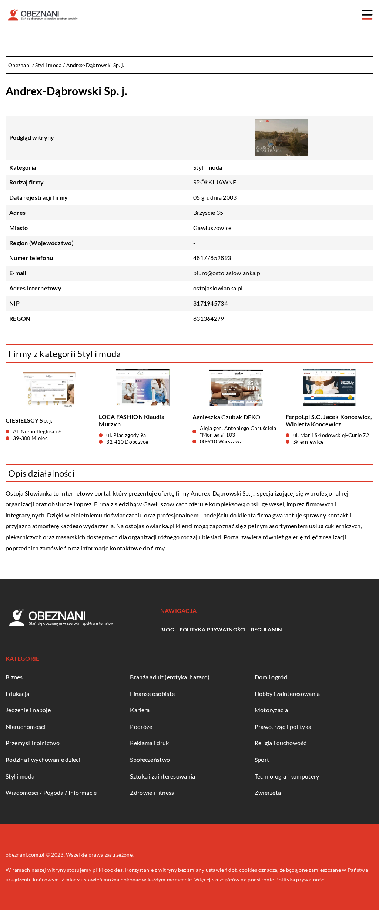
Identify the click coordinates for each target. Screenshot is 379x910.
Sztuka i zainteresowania (162, 776)
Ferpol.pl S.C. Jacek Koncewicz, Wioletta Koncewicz (329, 420)
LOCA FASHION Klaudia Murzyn (131, 420)
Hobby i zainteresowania (287, 693)
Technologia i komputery (287, 776)
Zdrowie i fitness (152, 792)
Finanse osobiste (152, 693)
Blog (167, 629)
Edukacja (17, 693)
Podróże (141, 726)
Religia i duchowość (280, 742)
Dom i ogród (271, 676)
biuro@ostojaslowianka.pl (227, 272)
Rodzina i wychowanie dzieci (43, 759)
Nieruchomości (26, 726)
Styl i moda (207, 167)
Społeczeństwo (150, 759)
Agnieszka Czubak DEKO (226, 416)
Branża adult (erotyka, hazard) (169, 676)
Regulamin (266, 629)
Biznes (14, 676)
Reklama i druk (149, 742)
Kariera (140, 709)
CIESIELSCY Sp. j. (29, 420)
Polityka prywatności (212, 629)
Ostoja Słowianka (29, 493)
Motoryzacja (271, 709)
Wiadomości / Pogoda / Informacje (51, 792)
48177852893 (212, 257)
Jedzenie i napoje (28, 709)
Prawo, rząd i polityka (283, 726)
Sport (262, 759)
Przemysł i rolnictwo (33, 742)
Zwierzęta (268, 792)
